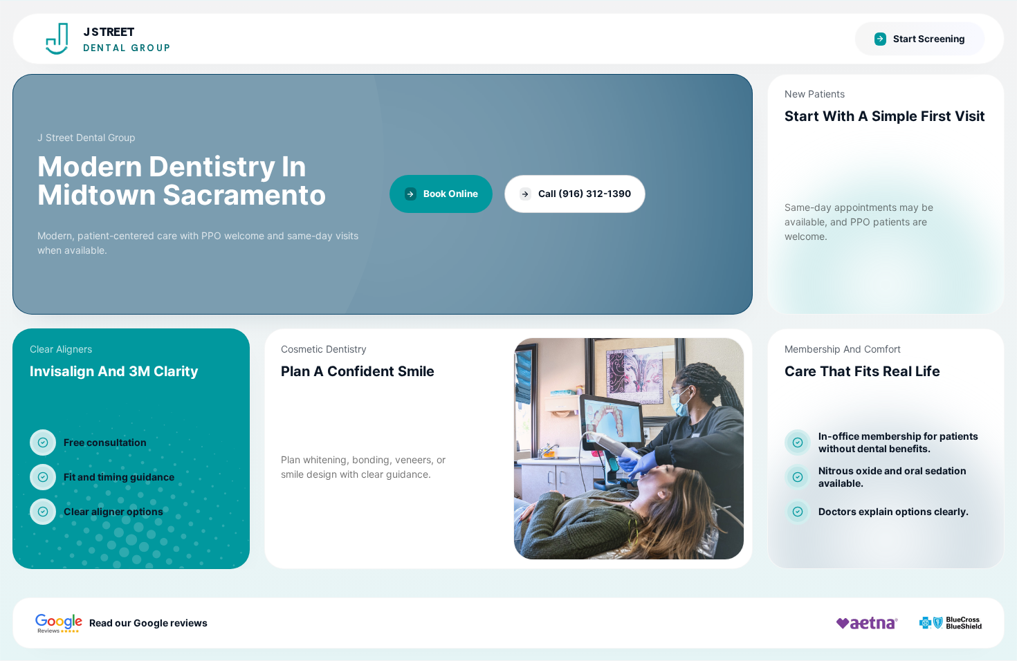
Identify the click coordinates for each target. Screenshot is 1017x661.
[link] (382, 194)
